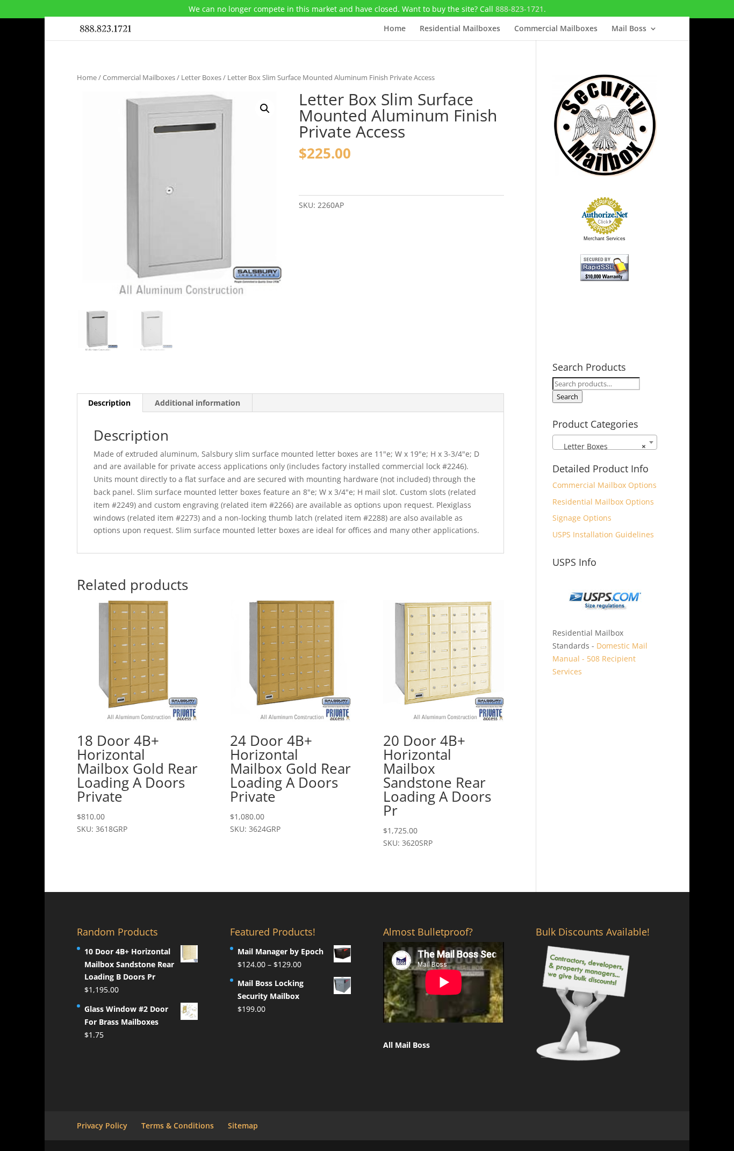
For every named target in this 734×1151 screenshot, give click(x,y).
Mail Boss (628, 29)
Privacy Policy (102, 1125)
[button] (265, 108)
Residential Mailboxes (460, 29)
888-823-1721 (519, 9)
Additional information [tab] (197, 403)
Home (395, 29)
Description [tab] (109, 403)
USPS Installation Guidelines (603, 534)
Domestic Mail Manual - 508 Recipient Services (599, 659)
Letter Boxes (201, 77)
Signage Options (581, 518)
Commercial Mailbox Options (604, 485)
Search (567, 396)
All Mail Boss (406, 1045)
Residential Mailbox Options (603, 502)
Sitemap (243, 1125)
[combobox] (604, 442)
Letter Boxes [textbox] (601, 446)
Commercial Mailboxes (556, 29)
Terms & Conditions (177, 1125)
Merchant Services (604, 238)
